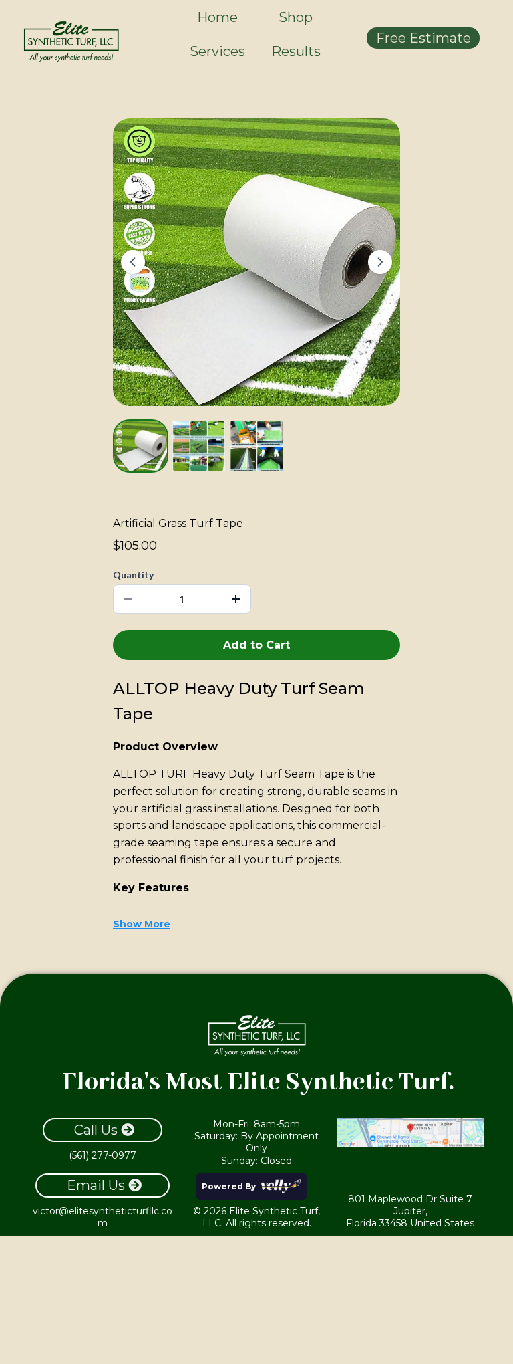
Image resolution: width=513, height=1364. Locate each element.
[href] (410, 1132)
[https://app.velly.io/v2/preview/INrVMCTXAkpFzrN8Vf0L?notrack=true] (71, 41)
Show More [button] (141, 924)
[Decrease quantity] (128, 599)
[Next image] (380, 262)
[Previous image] (133, 262)
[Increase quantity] (235, 599)
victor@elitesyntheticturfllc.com (102, 1217)
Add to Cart (256, 645)
